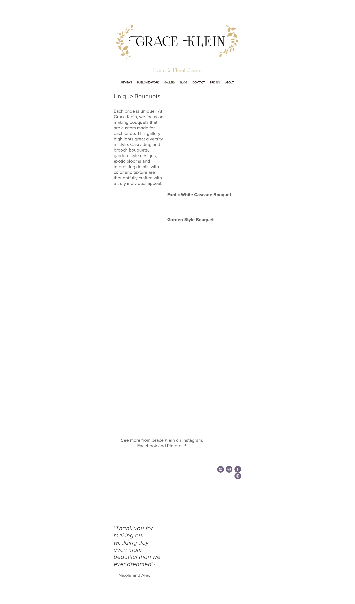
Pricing (215, 82)
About (229, 82)
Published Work (148, 82)
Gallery (169, 82)
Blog (183, 82)
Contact (198, 82)
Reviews (126, 82)
